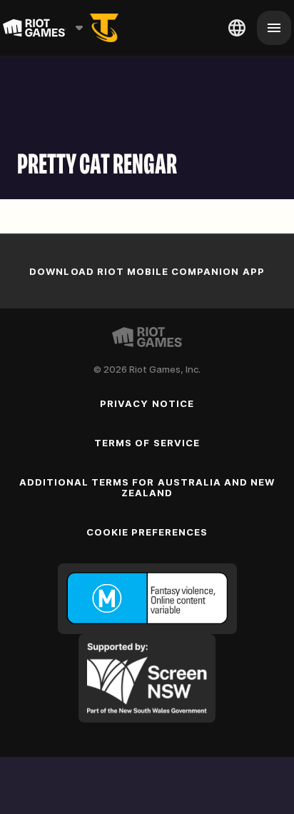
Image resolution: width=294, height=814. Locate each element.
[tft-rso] (104, 28)
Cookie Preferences (147, 532)
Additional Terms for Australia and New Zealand (147, 487)
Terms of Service (147, 442)
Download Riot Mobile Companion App (146, 271)
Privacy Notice (147, 403)
